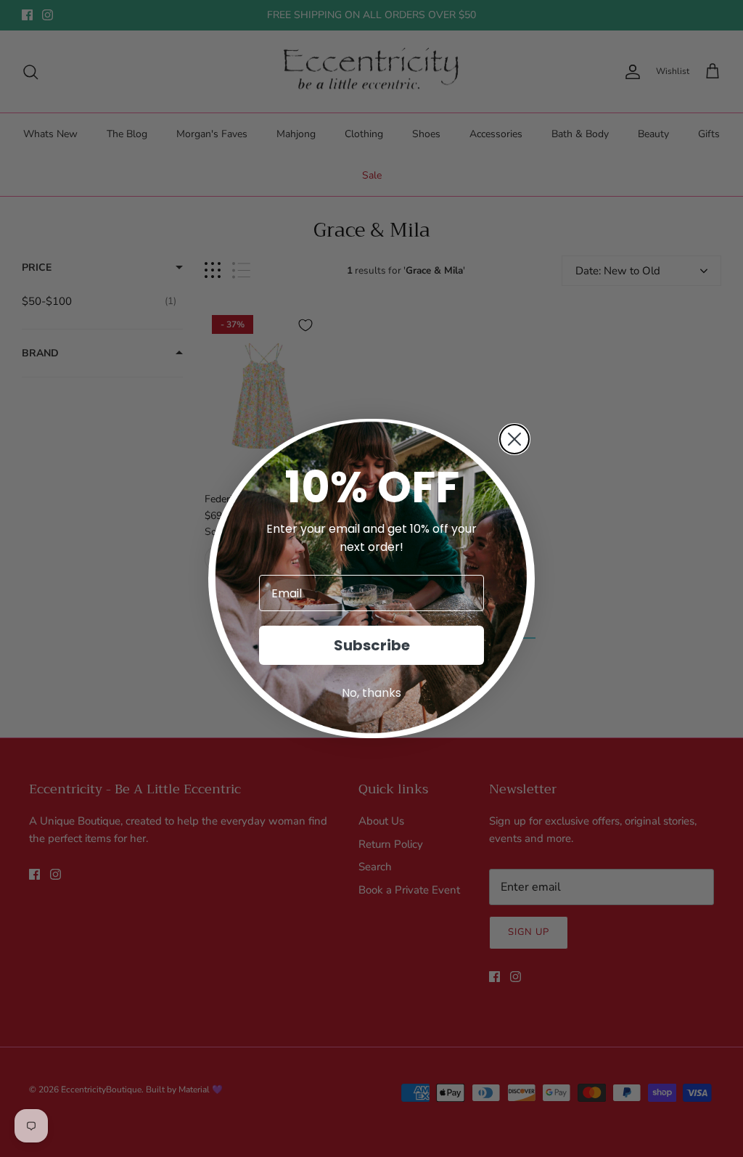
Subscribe (372, 645)
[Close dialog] (514, 439)
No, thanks (371, 692)
